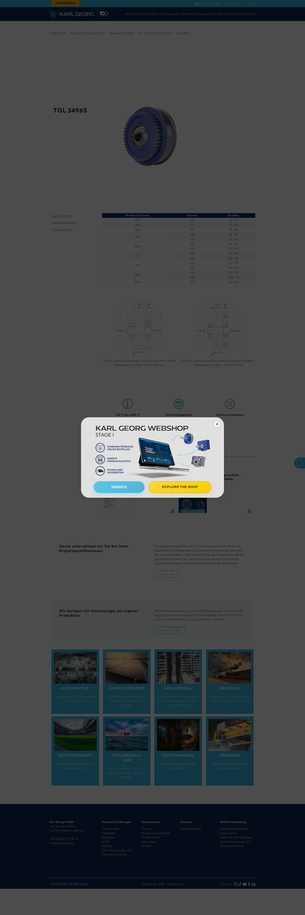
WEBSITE (119, 487)
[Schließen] (217, 424)
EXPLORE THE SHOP (180, 487)
